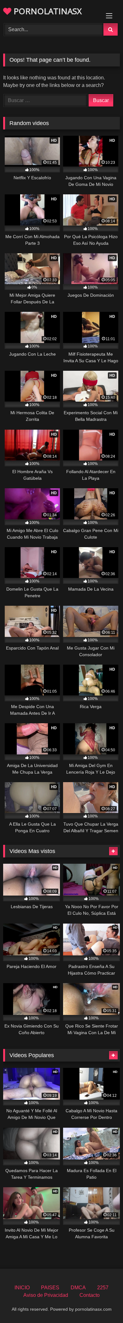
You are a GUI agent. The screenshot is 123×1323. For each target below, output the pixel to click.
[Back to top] (103, 1304)
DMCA (78, 1287)
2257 (102, 1287)
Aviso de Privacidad (45, 1295)
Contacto (89, 1295)
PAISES (50, 1287)
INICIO (22, 1287)
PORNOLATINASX (46, 11)
